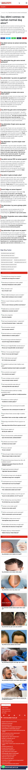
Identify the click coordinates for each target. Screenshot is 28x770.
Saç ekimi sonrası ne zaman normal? (8, 264)
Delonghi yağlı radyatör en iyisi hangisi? (10, 753)
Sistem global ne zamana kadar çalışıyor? (11, 728)
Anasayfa (3, 6)
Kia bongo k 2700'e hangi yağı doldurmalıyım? (11, 726)
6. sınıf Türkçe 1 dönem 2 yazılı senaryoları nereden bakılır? (13, 744)
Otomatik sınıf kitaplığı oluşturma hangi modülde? (13, 760)
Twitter (8, 38)
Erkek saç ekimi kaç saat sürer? (7, 255)
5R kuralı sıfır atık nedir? (7, 723)
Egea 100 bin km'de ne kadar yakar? (9, 751)
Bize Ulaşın (4, 712)
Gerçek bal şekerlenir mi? (7, 746)
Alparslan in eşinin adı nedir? (8, 756)
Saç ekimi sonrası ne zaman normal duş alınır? (18, 12)
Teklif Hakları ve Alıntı (6, 711)
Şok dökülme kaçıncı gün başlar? (8, 253)
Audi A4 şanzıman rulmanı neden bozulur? (11, 733)
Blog (7, 12)
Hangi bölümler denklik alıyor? (8, 749)
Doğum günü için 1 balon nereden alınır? (10, 736)
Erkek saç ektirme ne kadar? (7, 262)
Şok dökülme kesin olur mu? (20, 262)
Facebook (3, 38)
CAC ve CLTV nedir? (6, 762)
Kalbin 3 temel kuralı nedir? (8, 741)
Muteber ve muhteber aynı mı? (8, 738)
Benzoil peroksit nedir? (7, 725)
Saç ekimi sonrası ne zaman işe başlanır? (9, 257)
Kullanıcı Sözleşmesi (6, 709)
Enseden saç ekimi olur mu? (20, 260)
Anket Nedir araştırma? (7, 740)
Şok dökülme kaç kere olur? (6, 260)
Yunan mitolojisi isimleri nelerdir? (9, 755)
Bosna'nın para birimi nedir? (8, 734)
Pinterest (24, 38)
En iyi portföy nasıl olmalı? (7, 748)
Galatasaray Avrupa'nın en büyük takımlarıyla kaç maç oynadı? (13, 731)
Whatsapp (13, 38)
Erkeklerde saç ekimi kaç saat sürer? (8, 266)
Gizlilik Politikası (5, 707)
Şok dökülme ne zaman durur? (7, 269)
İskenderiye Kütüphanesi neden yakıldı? (10, 763)
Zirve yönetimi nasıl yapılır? (8, 758)
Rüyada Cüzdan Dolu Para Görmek (9, 721)
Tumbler (19, 38)
